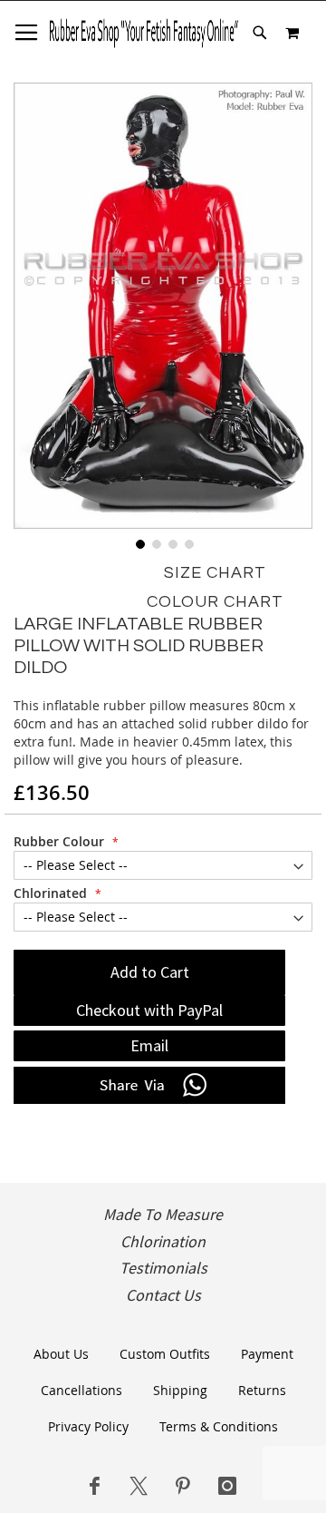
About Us (61, 1353)
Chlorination (163, 1242)
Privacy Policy (88, 1426)
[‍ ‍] (94, 1486)
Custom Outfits (165, 1353)
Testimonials (163, 1268)
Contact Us (163, 1295)
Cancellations (81, 1390)
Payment (267, 1353)
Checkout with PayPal (149, 1010)
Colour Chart (215, 601)
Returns (262, 1390)
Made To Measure (163, 1215)
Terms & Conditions (218, 1426)
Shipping (180, 1390)
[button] (138, 542)
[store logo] (143, 32)
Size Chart (215, 572)
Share (149, 1086)
